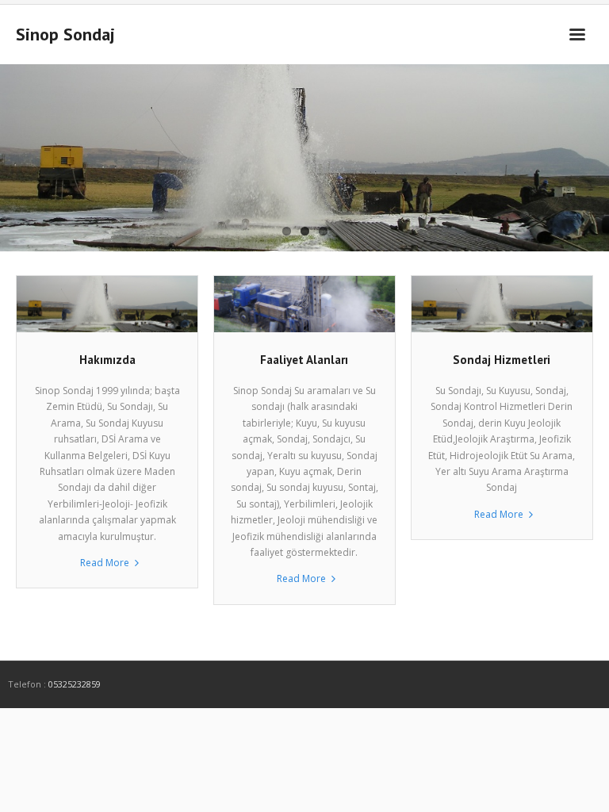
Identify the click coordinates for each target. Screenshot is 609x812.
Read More (104, 562)
